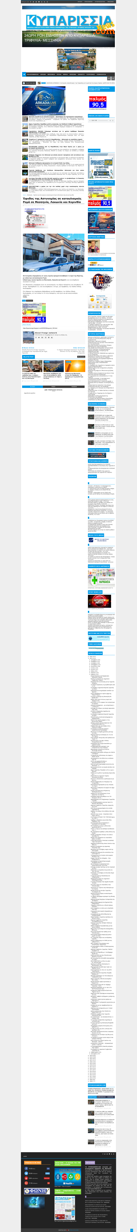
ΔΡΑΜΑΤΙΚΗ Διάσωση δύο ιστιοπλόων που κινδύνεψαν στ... (102, 853)
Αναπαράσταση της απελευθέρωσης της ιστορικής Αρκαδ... (101, 914)
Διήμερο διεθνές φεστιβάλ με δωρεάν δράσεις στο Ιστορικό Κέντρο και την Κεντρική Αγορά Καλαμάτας (101, 617)
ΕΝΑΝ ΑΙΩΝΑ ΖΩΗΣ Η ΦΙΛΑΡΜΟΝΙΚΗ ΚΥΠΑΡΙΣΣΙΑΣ (98, 363)
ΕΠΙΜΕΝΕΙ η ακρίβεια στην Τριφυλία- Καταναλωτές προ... (100, 1014)
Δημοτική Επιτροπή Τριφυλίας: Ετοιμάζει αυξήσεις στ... (101, 973)
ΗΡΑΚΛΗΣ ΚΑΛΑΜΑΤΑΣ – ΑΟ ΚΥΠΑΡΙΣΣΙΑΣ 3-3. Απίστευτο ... (102, 706)
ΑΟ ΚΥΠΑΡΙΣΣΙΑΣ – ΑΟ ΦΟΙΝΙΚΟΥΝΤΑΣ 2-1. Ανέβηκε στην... (102, 1017)
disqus (53, 386)
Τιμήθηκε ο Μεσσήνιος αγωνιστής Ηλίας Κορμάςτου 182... (101, 820)
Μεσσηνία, (42, 205)
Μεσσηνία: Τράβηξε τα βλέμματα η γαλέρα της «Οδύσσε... (102, 997)
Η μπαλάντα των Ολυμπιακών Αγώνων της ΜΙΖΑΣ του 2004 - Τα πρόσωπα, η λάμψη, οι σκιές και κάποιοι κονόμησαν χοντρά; (101, 522)
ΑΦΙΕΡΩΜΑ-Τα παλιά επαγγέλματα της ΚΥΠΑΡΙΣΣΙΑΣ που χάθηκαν (98, 396)
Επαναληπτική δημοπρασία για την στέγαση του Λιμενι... (102, 785)
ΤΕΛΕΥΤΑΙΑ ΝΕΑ (92, 1097)
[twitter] (33, 2)
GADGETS (81, 74)
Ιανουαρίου (94, 1053)
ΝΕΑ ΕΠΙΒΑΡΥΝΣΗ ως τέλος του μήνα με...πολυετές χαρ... (100, 961)
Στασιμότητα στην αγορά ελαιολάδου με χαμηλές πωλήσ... (101, 744)
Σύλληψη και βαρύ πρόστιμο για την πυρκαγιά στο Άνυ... (103, 867)
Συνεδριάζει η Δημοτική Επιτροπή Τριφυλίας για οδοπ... (102, 688)
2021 (91, 1060)
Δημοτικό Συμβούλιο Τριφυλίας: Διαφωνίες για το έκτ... (102, 805)
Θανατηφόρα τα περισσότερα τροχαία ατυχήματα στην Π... (100, 861)
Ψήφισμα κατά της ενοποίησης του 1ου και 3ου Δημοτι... (102, 735)
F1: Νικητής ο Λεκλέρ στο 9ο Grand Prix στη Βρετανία (99, 490)
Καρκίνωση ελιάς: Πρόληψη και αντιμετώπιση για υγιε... (102, 994)
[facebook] (30, 2)
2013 (91, 1073)
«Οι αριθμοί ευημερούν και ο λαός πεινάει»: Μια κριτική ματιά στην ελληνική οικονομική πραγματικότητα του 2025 (100, 326)
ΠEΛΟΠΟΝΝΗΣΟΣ (33, 74)
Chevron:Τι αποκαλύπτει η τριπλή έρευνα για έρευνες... (102, 779)
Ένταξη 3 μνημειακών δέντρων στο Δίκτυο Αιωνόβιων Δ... (102, 835)
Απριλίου (93, 672)
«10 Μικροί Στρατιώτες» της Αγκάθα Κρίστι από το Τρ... (103, 685)
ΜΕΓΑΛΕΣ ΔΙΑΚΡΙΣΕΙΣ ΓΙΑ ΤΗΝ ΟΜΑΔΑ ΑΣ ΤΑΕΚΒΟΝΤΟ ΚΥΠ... (102, 976)
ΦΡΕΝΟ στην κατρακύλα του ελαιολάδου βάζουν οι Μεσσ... (101, 838)
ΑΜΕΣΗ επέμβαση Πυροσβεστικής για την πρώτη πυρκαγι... (101, 926)
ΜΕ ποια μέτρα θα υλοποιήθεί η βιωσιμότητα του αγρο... (102, 958)
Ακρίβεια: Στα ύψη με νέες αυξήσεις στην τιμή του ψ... (102, 811)
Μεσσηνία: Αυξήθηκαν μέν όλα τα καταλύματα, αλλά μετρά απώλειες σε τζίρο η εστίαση (52, 376)
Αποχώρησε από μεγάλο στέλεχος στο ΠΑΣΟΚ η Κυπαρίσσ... (103, 753)
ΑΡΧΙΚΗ (80, 1)
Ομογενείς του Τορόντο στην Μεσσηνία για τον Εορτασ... (102, 888)
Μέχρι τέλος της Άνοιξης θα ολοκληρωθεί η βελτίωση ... (102, 929)
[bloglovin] (39, 2)
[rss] (44, 2)
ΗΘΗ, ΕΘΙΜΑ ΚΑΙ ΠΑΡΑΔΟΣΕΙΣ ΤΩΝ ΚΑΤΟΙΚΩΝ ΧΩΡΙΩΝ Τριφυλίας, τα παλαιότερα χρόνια (100, 348)
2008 (91, 1081)
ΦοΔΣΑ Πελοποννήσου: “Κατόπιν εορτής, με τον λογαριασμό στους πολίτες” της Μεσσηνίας (104, 409)
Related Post (28, 357)
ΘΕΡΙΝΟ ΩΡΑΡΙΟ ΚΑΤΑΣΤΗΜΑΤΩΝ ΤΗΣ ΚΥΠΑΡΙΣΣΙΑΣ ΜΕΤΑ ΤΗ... (101, 723)
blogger (32, 386)
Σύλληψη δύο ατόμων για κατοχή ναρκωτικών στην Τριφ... (103, 708)
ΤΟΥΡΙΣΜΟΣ (90, 74)
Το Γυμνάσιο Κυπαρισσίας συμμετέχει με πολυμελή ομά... (101, 1020)
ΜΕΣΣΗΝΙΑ (111, 1)
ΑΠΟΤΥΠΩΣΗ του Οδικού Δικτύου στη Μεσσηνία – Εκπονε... (101, 1041)
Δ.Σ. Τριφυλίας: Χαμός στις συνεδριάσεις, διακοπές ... (101, 938)
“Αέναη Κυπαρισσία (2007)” (95, 366)
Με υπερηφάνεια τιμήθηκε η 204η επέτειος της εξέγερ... (103, 832)
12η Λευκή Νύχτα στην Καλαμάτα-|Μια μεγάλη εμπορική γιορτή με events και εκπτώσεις (100, 620)
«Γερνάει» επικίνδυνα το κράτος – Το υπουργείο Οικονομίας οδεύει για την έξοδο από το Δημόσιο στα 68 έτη (101, 513)
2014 (91, 1071)
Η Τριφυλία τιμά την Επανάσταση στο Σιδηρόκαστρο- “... (100, 876)
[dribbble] (42, 2)
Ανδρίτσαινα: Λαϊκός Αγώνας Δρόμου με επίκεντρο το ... (101, 999)
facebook (74, 386)
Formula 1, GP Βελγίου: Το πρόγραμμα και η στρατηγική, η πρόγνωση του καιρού (99, 486)
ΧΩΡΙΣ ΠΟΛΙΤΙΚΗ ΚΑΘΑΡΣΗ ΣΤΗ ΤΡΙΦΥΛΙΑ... (99, 464)
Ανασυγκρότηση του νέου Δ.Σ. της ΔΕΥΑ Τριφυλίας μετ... (101, 970)
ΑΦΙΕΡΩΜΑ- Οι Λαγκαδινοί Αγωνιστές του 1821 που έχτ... (102, 870)
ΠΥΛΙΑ (59, 74)
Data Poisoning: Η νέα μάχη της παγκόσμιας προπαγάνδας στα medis (99, 527)
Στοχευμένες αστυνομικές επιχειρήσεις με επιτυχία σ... (101, 911)
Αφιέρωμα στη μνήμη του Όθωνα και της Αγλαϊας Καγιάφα (100, 371)
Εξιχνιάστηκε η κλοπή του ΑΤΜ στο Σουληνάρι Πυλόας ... (100, 750)
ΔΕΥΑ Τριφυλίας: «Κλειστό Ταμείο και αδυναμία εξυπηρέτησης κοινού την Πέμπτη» (100, 317)
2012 (91, 1074)
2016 (91, 1068)
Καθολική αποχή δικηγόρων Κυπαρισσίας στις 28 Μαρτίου (102, 900)
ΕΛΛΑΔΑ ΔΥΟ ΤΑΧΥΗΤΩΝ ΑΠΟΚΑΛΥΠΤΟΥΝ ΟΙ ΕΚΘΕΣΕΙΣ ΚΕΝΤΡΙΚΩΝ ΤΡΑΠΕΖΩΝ (100, 509)
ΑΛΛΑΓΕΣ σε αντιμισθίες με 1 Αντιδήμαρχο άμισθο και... (102, 952)
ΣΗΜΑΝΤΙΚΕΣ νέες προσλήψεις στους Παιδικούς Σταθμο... (100, 726)
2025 (91, 658)
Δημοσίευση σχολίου (29, 393)
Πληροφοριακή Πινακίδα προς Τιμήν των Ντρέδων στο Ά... (101, 967)
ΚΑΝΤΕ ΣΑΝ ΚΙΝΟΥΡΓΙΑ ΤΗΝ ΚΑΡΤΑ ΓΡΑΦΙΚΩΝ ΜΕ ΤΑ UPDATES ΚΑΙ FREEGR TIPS (100, 548)
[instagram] (47, 2)
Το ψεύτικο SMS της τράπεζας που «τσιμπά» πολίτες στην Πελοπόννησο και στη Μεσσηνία (31, 376)
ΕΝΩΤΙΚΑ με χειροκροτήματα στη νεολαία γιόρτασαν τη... (101, 808)
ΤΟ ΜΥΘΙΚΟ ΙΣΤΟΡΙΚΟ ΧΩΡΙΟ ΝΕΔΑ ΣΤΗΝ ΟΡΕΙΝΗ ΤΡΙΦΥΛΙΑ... (102, 1038)
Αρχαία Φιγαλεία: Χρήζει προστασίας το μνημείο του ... (101, 982)
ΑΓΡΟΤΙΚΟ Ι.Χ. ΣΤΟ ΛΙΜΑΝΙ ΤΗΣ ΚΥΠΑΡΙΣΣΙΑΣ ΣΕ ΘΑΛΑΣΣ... (103, 703)
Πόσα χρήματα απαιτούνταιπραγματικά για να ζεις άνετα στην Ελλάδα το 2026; (100, 500)
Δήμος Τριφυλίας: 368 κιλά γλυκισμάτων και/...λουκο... (101, 979)
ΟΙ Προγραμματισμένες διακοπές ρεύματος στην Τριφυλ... (102, 1047)
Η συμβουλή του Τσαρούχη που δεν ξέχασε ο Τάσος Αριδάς (100, 393)
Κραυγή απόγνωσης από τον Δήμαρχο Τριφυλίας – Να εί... (101, 985)
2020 (91, 1062)
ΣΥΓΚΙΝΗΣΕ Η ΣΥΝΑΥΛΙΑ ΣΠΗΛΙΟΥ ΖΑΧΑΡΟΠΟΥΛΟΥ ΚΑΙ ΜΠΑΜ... (99, 729)
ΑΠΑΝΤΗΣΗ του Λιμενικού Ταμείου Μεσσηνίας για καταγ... (100, 776)
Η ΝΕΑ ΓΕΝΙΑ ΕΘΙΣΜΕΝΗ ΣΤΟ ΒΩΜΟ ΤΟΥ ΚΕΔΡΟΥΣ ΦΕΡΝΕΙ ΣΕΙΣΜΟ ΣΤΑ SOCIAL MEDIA (100, 553)
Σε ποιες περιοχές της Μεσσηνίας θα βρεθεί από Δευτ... (102, 1023)
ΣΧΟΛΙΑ (110, 1097)
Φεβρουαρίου (95, 1052)
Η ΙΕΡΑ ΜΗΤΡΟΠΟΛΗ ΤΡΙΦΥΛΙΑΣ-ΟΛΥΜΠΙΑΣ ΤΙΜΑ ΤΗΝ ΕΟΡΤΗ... (102, 841)
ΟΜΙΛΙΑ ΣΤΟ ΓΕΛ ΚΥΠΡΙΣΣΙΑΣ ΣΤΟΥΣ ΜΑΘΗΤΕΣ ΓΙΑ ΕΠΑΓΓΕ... (100, 794)
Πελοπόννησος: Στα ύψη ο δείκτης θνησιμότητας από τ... (100, 741)
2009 (91, 1079)
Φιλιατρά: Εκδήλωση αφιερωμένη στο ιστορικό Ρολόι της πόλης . (49, 163)
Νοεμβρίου (94, 661)
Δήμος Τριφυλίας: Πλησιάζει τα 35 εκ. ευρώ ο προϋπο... (102, 770)
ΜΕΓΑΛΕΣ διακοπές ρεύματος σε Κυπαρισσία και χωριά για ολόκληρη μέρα (100, 319)
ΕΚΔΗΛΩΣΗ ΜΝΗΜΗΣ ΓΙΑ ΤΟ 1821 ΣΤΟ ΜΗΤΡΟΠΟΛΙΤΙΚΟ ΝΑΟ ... (101, 988)
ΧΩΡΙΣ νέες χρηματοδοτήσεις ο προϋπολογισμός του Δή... (99, 761)
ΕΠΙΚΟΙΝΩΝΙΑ (88, 1)
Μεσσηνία (86, 83)
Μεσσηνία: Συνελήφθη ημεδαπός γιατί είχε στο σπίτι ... (102, 732)
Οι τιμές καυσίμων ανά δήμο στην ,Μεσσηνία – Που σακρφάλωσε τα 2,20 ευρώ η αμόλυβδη (105, 442)
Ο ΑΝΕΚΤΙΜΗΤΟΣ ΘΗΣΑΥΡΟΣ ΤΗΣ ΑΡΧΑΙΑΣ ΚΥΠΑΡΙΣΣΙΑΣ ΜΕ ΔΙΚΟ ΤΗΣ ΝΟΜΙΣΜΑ (99, 385)
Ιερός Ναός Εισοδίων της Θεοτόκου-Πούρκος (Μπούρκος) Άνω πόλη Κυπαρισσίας (99, 345)
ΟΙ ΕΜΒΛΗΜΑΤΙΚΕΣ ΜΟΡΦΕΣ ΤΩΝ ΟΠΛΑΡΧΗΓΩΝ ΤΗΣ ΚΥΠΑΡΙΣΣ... (100, 747)
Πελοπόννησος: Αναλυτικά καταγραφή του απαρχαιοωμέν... (102, 717)
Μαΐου (93, 671)
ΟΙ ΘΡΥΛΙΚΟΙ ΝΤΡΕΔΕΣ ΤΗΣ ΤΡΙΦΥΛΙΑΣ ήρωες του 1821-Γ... (103, 817)
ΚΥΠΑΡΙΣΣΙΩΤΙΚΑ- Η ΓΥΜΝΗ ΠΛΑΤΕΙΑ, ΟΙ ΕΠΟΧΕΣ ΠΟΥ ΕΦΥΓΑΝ (101, 391)
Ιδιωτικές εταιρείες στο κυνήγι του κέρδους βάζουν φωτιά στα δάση (101, 530)
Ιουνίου (93, 669)
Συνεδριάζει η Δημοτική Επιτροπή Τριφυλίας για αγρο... (102, 714)
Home (24, 195)
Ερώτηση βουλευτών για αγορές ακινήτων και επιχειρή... (102, 767)
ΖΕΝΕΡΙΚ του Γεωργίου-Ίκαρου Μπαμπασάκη (99, 361)
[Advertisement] (112, 136)
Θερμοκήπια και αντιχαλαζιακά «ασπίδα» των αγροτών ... (102, 691)
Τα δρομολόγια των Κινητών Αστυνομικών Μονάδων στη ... (102, 855)
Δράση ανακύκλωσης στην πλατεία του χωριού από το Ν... (101, 1011)
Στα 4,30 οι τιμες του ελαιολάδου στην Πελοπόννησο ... (101, 885)
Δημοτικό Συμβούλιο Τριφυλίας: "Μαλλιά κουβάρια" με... (101, 950)
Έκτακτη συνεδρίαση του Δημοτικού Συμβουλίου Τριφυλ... (100, 679)
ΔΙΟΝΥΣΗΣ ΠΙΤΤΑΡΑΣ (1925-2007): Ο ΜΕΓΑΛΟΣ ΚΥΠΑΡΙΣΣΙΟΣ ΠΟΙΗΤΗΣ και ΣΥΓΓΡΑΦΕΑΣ (100, 356)
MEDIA (65, 74)
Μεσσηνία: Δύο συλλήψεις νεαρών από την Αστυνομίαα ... (102, 850)
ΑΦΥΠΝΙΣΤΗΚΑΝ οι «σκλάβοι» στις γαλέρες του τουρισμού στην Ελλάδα (100, 503)
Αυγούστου (94, 666)
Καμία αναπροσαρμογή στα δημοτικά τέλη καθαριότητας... (101, 902)
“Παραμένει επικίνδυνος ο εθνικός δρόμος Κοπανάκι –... (102, 905)
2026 (91, 656)
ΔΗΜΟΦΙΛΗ (101, 1097)
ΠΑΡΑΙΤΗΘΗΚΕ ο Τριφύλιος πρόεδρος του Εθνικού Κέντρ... (102, 917)
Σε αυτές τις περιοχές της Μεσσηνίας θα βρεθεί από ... (101, 697)
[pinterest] (36, 2)
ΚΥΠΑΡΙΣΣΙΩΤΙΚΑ (100, 1)
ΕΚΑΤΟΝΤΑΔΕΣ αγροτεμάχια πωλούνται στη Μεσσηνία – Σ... (102, 764)
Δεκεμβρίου (94, 660)
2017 (91, 1066)
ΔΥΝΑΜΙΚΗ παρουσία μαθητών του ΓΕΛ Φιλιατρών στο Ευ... (101, 797)
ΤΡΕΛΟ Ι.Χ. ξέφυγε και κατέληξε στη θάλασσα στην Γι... (102, 829)
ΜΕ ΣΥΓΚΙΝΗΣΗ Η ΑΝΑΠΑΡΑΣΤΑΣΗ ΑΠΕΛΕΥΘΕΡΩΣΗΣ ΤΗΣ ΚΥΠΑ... (100, 864)
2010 (91, 1078)
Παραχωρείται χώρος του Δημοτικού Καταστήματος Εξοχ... (100, 879)
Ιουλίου (93, 668)
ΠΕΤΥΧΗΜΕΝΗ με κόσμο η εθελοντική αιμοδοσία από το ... (100, 826)
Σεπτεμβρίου (94, 664)
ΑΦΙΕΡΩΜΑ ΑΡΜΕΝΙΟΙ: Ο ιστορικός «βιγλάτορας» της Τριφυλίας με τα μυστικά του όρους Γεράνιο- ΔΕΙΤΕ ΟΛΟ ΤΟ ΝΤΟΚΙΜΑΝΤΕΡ (41, 83)
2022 (91, 1058)
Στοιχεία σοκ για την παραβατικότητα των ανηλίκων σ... (101, 1005)
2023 (91, 1057)
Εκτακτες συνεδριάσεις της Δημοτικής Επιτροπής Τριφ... (100, 847)
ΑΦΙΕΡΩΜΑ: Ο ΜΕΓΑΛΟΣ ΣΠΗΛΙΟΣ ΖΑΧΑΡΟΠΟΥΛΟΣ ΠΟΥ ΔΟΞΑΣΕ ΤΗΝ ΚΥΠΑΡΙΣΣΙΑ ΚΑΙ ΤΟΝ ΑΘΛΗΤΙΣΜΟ (101, 342)
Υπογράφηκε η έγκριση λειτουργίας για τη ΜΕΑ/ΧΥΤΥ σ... (101, 1026)
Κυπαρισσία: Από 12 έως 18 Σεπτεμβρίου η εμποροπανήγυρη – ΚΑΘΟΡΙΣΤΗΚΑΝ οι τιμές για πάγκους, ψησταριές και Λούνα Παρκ (105, 1132)
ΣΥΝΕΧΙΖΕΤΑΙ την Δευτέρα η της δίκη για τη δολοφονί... (102, 1035)
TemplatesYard (74, 1230)
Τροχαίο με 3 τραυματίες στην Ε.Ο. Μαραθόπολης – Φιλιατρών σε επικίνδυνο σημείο (55, 139)
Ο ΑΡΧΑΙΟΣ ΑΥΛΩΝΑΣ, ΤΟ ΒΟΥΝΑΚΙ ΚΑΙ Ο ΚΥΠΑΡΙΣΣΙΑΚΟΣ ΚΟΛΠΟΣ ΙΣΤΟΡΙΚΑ (99, 379)
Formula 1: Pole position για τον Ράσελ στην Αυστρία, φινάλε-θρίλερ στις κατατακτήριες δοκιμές (101, 493)
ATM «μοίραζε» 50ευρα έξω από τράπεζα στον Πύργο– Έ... (103, 738)
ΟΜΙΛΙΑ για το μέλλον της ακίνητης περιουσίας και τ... (103, 773)
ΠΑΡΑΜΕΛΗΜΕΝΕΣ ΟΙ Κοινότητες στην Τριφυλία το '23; (101, 466)
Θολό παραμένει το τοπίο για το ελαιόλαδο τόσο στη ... (102, 908)
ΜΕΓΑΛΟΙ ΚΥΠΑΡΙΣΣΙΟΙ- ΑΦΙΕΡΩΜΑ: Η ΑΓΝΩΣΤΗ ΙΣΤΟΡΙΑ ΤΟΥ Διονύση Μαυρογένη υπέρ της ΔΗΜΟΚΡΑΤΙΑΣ (101, 338)
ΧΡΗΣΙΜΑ (73, 74)
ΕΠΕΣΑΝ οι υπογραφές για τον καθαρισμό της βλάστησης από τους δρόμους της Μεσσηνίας (104, 434)
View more (81, 356)
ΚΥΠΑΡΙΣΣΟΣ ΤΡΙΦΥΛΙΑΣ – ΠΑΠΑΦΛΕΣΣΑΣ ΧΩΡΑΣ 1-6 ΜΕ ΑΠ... (102, 1044)
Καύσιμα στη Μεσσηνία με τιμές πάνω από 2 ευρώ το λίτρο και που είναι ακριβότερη (105, 426)
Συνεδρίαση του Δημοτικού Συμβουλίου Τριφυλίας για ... (101, 1049)
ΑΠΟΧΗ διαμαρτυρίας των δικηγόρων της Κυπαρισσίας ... (101, 782)
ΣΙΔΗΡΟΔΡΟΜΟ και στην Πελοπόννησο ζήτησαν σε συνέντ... (101, 955)
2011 (91, 1076)
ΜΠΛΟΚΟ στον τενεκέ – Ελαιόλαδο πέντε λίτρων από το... (101, 814)
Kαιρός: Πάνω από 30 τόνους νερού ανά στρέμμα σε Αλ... (101, 700)
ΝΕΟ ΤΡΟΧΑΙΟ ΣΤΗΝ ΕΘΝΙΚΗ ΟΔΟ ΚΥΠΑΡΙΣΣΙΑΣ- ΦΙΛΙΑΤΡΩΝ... (100, 944)
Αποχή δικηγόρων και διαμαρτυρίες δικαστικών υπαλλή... (100, 676)
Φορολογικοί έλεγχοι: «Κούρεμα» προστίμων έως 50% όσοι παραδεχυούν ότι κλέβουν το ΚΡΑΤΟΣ (101, 505)
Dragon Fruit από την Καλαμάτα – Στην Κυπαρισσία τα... (101, 858)
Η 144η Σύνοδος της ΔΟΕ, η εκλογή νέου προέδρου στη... (101, 1029)
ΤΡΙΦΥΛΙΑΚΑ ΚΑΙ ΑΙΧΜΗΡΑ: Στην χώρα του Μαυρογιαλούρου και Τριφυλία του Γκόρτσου (100, 471)
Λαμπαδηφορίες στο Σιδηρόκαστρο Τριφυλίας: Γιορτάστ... (103, 800)
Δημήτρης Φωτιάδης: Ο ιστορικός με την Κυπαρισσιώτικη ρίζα (98, 351)
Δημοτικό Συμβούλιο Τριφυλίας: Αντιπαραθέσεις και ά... (99, 920)
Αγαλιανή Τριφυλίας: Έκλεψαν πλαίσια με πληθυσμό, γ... (101, 923)
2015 (91, 1070)
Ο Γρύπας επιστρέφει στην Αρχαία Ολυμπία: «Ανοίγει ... (102, 882)
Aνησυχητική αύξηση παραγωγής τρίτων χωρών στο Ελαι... (101, 935)
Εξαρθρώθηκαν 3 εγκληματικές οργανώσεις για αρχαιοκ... (103, 1002)
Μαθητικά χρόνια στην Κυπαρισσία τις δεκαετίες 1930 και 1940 (100, 368)
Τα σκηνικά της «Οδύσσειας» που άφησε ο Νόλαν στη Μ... (102, 756)
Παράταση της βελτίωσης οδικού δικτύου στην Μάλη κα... (103, 844)
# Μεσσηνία (29, 300)
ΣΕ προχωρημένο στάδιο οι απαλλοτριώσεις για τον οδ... (102, 947)
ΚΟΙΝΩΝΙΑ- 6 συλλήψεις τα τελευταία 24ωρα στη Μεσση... (102, 873)
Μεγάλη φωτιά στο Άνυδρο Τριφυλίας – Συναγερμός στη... (101, 891)
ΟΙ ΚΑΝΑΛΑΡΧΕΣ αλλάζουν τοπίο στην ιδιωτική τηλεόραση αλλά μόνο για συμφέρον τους (100, 525)
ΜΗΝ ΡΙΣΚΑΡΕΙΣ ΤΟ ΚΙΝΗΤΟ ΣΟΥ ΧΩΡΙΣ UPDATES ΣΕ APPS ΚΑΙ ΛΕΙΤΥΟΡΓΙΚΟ (101, 550)
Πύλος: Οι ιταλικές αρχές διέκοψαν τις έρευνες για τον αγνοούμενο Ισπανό (101, 623)
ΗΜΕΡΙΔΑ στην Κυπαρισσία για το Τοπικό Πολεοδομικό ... (101, 1008)
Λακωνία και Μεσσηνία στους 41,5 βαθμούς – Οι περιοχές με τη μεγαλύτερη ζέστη (74, 376)
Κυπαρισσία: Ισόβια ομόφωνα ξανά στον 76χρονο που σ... (101, 991)
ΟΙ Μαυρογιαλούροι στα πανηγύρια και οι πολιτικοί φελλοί (101, 468)
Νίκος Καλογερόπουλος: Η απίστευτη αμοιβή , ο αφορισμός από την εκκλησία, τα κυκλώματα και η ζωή (101, 382)
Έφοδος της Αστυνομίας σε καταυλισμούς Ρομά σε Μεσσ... (101, 894)
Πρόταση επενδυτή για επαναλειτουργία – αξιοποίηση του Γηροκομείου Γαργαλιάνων (56, 116)
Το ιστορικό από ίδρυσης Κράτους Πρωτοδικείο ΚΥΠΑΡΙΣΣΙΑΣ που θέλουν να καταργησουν (100, 399)
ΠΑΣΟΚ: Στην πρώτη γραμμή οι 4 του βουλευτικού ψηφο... (100, 720)
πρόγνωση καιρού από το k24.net (100, 309)
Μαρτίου (93, 674)
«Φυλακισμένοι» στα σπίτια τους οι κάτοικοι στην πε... (102, 758)
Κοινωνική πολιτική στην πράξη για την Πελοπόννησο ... (101, 932)
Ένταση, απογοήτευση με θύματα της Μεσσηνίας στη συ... (100, 791)
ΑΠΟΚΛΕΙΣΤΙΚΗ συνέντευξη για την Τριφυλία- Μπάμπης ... (103, 682)
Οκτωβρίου (94, 663)
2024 (91, 1055)
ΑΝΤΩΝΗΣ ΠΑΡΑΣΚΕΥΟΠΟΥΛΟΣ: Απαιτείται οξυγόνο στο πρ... (102, 1032)
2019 (91, 1063)
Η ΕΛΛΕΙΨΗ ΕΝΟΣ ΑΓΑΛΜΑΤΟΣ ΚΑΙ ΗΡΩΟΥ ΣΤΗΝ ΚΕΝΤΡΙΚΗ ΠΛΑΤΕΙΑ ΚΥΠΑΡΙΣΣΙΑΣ (101, 373)
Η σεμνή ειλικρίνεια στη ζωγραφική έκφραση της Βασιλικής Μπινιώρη (100, 359)
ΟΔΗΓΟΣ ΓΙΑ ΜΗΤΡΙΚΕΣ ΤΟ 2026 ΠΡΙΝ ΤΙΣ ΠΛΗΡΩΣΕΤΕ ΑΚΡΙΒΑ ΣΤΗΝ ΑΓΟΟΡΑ (99, 561)
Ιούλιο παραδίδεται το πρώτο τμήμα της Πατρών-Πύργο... (101, 694)
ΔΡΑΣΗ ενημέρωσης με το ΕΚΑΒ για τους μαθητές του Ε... (101, 941)
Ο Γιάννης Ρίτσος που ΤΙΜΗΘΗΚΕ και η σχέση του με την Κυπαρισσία (101, 353)
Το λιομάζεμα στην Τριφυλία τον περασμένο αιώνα (101, 365)
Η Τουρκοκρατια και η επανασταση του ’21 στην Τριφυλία (100, 376)
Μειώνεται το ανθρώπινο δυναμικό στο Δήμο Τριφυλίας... (102, 788)
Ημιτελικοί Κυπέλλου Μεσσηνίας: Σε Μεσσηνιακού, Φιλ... (100, 964)
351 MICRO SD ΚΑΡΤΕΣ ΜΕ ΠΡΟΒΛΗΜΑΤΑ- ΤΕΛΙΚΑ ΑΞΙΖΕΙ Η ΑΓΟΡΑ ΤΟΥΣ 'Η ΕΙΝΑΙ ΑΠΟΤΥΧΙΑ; (101, 557)
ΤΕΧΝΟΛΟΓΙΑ (101, 74)
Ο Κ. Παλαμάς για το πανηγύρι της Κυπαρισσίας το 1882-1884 (101, 388)
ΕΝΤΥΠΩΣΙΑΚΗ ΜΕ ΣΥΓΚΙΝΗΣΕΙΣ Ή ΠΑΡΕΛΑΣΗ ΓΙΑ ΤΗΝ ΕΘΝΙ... (100, 823)
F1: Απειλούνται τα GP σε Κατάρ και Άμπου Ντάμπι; (101, 488)
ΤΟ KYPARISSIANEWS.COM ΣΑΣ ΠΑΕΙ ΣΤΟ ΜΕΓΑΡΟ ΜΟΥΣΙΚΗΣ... (102, 803)
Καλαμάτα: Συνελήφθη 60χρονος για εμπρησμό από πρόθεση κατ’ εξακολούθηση (101, 615)
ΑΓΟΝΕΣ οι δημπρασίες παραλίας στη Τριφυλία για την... (100, 711)
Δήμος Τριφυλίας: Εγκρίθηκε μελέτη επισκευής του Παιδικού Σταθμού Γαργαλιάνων (55, 124)
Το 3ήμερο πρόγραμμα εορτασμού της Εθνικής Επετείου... (103, 897)
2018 (91, 1065)
